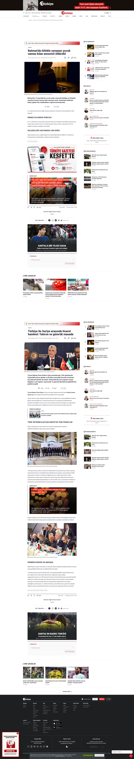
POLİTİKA (67, 16)
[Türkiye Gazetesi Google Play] (57, 727)
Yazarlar (25, 720)
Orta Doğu (55, 705)
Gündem (30, 47)
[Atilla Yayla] (87, 91)
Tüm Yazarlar (25, 724)
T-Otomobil (35, 715)
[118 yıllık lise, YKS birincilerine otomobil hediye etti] (87, 180)
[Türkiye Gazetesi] (67, 14)
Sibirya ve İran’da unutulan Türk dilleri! (99, 117)
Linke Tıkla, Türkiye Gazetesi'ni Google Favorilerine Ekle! (43, 43)
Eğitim (24, 706)
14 (56, 250)
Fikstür (44, 708)
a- (54, 106)
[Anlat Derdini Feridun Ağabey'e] (87, 125)
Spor (44, 703)
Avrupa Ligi (45, 711)
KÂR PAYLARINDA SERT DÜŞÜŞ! (100, 450)
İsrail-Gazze (55, 711)
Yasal (44, 730)
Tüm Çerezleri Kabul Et (88, 755)
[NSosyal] (59, 220)
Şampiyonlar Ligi (46, 710)
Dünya (54, 703)
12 (53, 250)
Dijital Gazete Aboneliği (47, 12)
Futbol (44, 705)
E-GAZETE (95, 699)
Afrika (54, 710)
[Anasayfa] (27, 699)
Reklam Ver (45, 732)
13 (54, 250)
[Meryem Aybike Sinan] (87, 117)
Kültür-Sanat (76, 703)
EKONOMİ (74, 16)
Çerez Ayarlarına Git (99, 755)
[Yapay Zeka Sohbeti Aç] (131, 756)
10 (50, 250)
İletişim (44, 724)
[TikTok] (44, 746)
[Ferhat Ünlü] (87, 110)
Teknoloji (35, 724)
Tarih (74, 710)
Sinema (74, 705)
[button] (74, 238)
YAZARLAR (45, 16)
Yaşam (64, 703)
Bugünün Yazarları (26, 722)
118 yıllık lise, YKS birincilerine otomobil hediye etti (99, 177)
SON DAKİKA (26, 16)
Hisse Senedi (35, 710)
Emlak (34, 713)
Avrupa (54, 706)
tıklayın (96, 142)
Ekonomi (35, 703)
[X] (49, 220)
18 (62, 250)
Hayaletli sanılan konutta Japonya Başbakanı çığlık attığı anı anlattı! (100, 163)
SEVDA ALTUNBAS (33, 141)
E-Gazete (29, 12)
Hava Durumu (66, 706)
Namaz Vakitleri (86, 705)
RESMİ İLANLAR (94, 16)
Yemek (64, 708)
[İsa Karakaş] (87, 100)
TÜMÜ (67, 250)
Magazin (35, 722)
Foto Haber (35, 729)
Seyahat (65, 710)
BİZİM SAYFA (52, 16)
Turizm (34, 717)
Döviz (34, 708)
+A (57, 106)
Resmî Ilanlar (36, 725)
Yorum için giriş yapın (69, 263)
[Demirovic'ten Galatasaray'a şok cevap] (87, 173)
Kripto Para (35, 711)
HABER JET (103, 16)
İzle (110, 16)
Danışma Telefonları (47, 729)
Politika (24, 705)
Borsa (34, 705)
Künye (44, 725)
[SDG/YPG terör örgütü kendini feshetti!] (87, 158)
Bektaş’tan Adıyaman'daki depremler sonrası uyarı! (98, 465)
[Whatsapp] (65, 58)
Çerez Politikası (107, 753)
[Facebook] (31, 207)
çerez (53, 754)
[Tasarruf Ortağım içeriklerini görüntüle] (35, 16)
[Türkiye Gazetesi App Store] (57, 723)
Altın (34, 706)
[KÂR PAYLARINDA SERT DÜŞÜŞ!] (87, 453)
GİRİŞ (107, 12)
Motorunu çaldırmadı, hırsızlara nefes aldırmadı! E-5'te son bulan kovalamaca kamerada (100, 186)
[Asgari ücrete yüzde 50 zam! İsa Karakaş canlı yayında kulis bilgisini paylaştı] (91, 335)
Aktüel (64, 711)
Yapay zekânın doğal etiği (96, 110)
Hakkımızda (45, 722)
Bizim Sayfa (85, 703)
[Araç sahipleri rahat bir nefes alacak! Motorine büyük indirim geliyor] (91, 327)
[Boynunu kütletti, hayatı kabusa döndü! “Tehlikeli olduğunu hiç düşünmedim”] (91, 357)
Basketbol (45, 713)
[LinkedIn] (56, 220)
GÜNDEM (60, 16)
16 (59, 250)
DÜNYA (80, 16)
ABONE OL (102, 699)
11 (51, 250)
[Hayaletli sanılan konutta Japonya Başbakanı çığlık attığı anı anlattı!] (87, 166)
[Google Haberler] (65, 220)
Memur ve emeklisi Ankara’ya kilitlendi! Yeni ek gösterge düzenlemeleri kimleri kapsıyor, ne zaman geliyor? (99, 102)
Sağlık (64, 705)
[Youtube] (38, 746)
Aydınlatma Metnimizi (60, 755)
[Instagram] (41, 746)
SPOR (87, 16)
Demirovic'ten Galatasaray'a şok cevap (100, 170)
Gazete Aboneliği (37, 12)
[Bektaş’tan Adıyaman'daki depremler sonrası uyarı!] (87, 468)
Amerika (55, 708)
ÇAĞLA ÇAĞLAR (33, 590)
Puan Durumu (46, 706)
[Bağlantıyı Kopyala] (68, 58)
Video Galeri (35, 730)
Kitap (74, 708)
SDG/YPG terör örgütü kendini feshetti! (99, 155)
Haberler (35, 727)
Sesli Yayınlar (86, 706)
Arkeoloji (75, 706)
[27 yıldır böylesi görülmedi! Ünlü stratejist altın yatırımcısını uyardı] (91, 47)
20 (65, 250)
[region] (67, 755)
